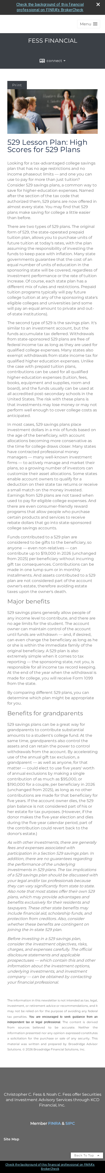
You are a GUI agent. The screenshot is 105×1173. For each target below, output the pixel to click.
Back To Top (84, 1155)
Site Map (11, 1139)
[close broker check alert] (98, 4)
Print (17, 85)
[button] (88, 24)
